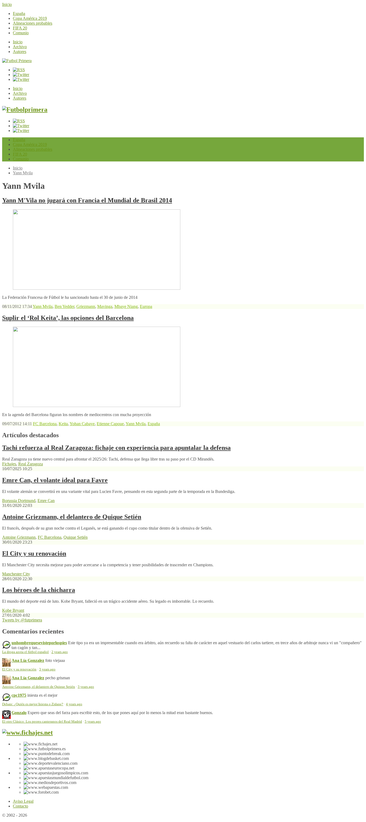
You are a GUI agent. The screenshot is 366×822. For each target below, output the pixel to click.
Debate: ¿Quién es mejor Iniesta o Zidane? (32, 704)
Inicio (7, 4)
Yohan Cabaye (82, 423)
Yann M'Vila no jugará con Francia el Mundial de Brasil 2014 (87, 200)
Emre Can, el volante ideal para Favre (55, 480)
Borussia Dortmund (18, 500)
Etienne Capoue (110, 423)
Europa (146, 306)
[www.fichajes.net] (27, 732)
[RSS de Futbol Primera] (19, 69)
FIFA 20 (20, 28)
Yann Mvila (23, 173)
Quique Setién (76, 537)
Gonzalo (19, 712)
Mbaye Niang (126, 306)
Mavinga (104, 306)
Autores (19, 51)
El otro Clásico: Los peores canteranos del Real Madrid (42, 721)
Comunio (21, 33)
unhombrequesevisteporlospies (39, 642)
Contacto (20, 806)
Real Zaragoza (30, 464)
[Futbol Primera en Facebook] (21, 74)
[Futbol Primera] (17, 60)
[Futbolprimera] (24, 109)
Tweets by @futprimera (22, 620)
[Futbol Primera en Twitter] (21, 79)
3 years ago (47, 669)
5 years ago (93, 721)
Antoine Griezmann (19, 537)
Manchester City (16, 574)
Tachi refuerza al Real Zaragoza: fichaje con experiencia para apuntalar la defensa (116, 447)
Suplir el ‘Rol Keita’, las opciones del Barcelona (68, 317)
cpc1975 (19, 695)
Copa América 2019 (30, 18)
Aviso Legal (23, 801)
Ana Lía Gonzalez (28, 660)
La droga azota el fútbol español (25, 652)
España (19, 13)
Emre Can (46, 500)
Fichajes (9, 464)
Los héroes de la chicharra (38, 589)
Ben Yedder (64, 306)
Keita (63, 423)
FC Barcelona (45, 423)
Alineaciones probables (32, 23)
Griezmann (85, 306)
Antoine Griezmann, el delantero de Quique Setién (71, 516)
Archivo (20, 46)
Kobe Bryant (13, 610)
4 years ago (74, 704)
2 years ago (59, 652)
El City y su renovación (34, 553)
